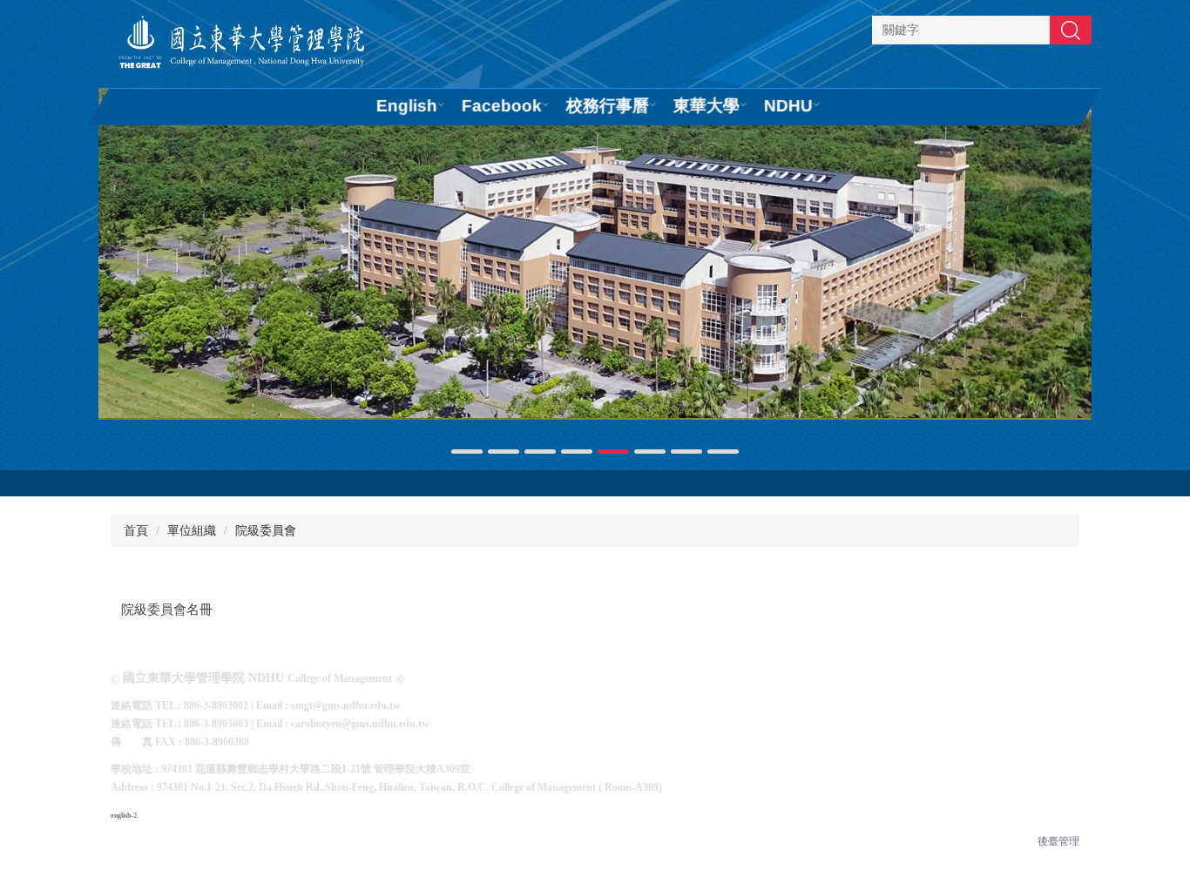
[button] (120, 272)
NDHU (788, 106)
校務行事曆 (607, 106)
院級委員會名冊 (167, 610)
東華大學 (706, 106)
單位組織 (191, 530)
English (406, 106)
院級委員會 (265, 530)
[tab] (467, 451)
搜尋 (1070, 30)
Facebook (502, 106)
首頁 (136, 530)
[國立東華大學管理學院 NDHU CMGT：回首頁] (241, 44)
